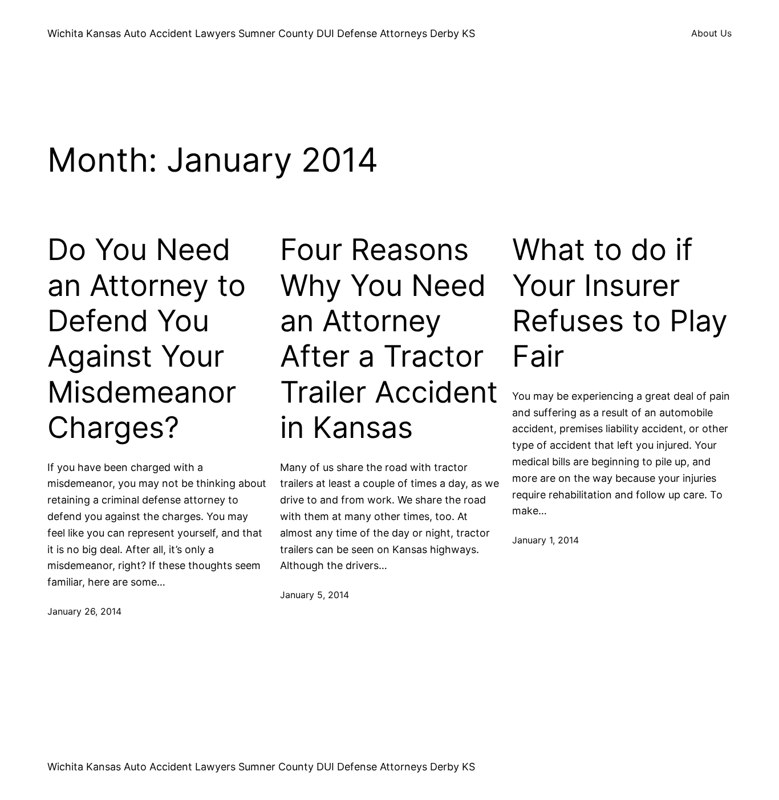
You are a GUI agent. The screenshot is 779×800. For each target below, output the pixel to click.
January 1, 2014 (545, 540)
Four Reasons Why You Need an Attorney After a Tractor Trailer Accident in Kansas (389, 338)
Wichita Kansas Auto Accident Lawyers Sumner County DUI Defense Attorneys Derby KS (261, 33)
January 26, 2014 (84, 611)
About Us (711, 33)
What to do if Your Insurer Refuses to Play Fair (620, 303)
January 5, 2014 (314, 594)
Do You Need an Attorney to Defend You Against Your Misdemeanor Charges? (146, 338)
